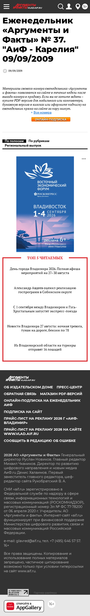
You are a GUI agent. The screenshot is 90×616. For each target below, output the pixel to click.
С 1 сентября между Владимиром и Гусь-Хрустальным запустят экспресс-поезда (45, 309)
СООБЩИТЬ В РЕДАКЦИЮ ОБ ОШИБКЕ (40, 441)
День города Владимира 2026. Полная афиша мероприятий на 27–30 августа (45, 271)
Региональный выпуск (23, 145)
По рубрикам (39, 141)
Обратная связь (20, 394)
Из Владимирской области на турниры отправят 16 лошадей (45, 347)
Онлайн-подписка (50, 119)
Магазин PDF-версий (61, 394)
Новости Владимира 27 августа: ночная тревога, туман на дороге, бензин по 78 (45, 328)
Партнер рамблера (45, 592)
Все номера (43, 112)
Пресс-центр (69, 387)
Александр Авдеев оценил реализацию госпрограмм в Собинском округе (45, 290)
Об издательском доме (28, 387)
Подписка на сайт (23, 412)
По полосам (14, 141)
